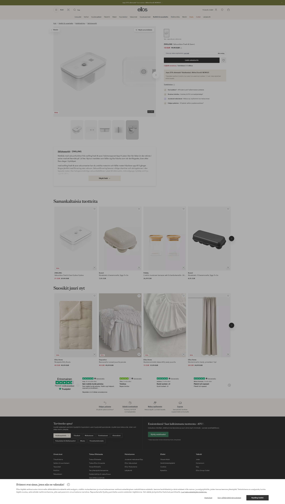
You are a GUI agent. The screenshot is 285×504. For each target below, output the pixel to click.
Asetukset (208, 498)
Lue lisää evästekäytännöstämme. (194, 492)
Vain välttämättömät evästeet (229, 498)
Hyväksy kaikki (257, 498)
